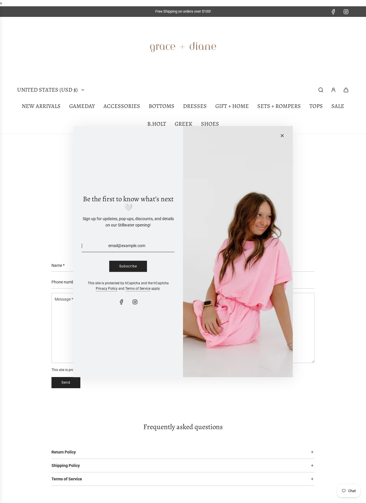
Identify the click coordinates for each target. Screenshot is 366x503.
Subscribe (128, 266)
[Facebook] (333, 12)
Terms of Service (137, 289)
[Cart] (346, 90)
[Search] (321, 90)
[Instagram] (346, 12)
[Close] (282, 135)
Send (65, 382)
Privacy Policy (107, 289)
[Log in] (333, 90)
